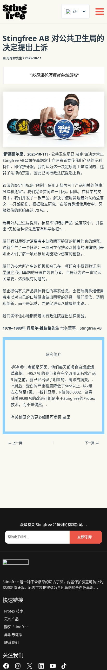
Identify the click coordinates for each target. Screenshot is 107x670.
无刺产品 (11, 618)
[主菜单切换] (99, 11)
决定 (80, 154)
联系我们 (11, 642)
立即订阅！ (85, 537)
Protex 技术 (13, 611)
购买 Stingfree (16, 626)
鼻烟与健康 (13, 634)
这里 (66, 417)
